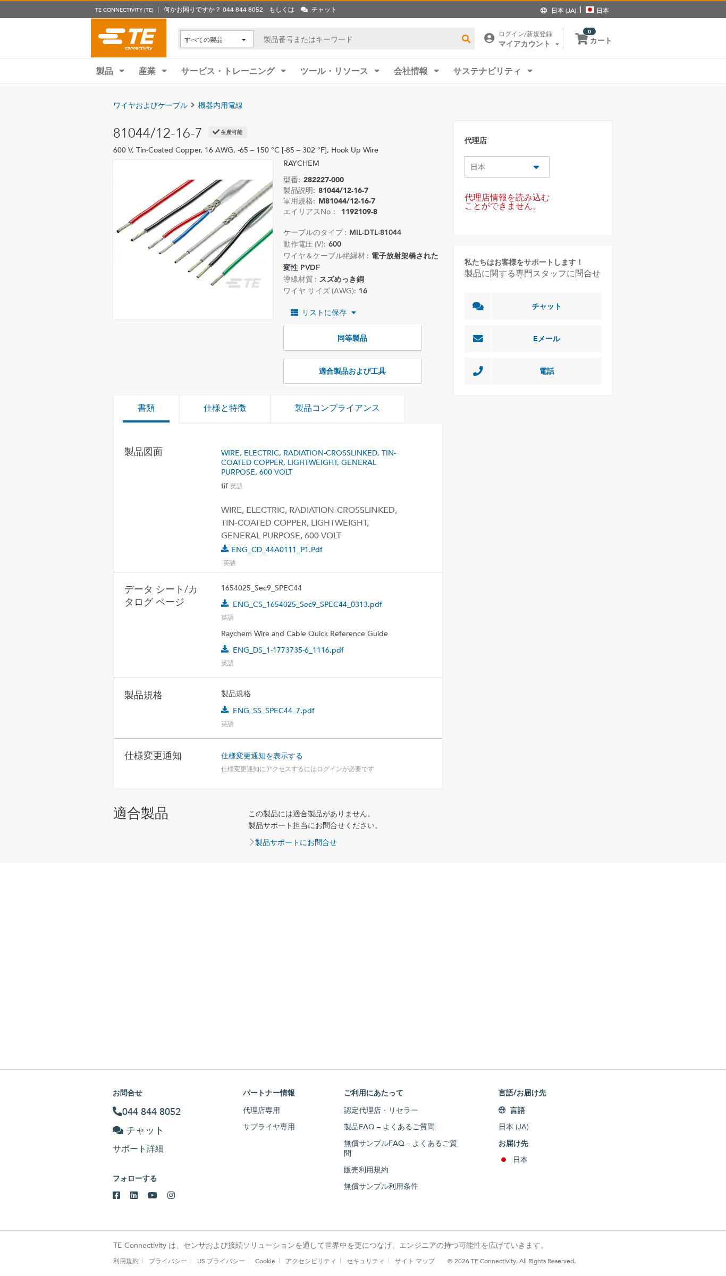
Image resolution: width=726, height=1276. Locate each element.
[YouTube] (157, 1196)
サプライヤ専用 (269, 1126)
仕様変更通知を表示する (262, 755)
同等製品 (352, 338)
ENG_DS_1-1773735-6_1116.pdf (288, 650)
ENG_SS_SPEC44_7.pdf (274, 710)
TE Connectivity (128, 37)
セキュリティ (366, 1260)
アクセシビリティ (310, 1260)
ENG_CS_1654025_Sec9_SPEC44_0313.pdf (307, 604)
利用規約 (126, 1260)
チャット (547, 306)
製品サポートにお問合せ (296, 842)
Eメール (546, 338)
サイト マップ (415, 1260)
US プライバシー (221, 1260)
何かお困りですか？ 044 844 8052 (213, 9)
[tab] (146, 409)
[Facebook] (121, 1196)
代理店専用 (261, 1110)
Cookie (265, 1260)
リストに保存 (324, 312)
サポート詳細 (138, 1148)
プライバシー (168, 1260)
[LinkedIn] (139, 1196)
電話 (546, 371)
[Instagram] (176, 1196)
